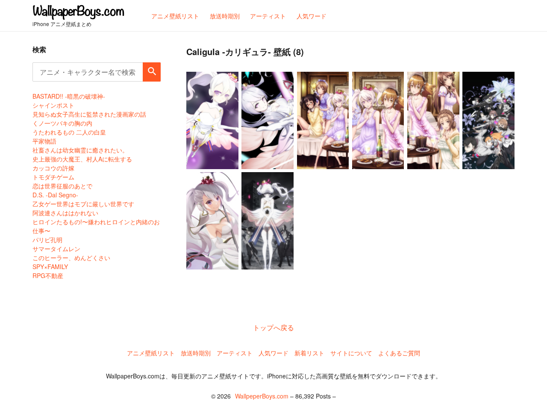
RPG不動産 (47, 275)
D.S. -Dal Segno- (55, 194)
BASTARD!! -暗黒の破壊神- (68, 96)
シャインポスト (53, 105)
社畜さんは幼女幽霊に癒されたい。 (80, 150)
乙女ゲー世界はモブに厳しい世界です (83, 203)
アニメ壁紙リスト (151, 353)
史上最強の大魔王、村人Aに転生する (82, 159)
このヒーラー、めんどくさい (71, 257)
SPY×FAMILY (50, 266)
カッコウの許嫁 (53, 168)
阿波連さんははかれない (65, 212)
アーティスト (235, 353)
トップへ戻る (273, 327)
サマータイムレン (56, 248)
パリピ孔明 (47, 239)
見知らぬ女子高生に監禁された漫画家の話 (89, 114)
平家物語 (44, 141)
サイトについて (351, 353)
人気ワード (273, 353)
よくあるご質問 (399, 353)
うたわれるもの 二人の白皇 (69, 132)
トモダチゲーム (53, 177)
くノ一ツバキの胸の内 (62, 123)
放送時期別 (196, 353)
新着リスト (309, 353)
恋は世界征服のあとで (62, 186)
